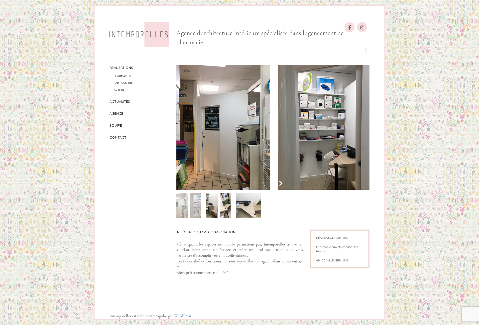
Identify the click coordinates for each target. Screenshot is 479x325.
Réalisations (121, 67)
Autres (119, 89)
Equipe (116, 125)
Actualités (120, 101)
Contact (118, 137)
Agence (116, 113)
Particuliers (123, 82)
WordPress (182, 316)
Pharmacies (122, 76)
